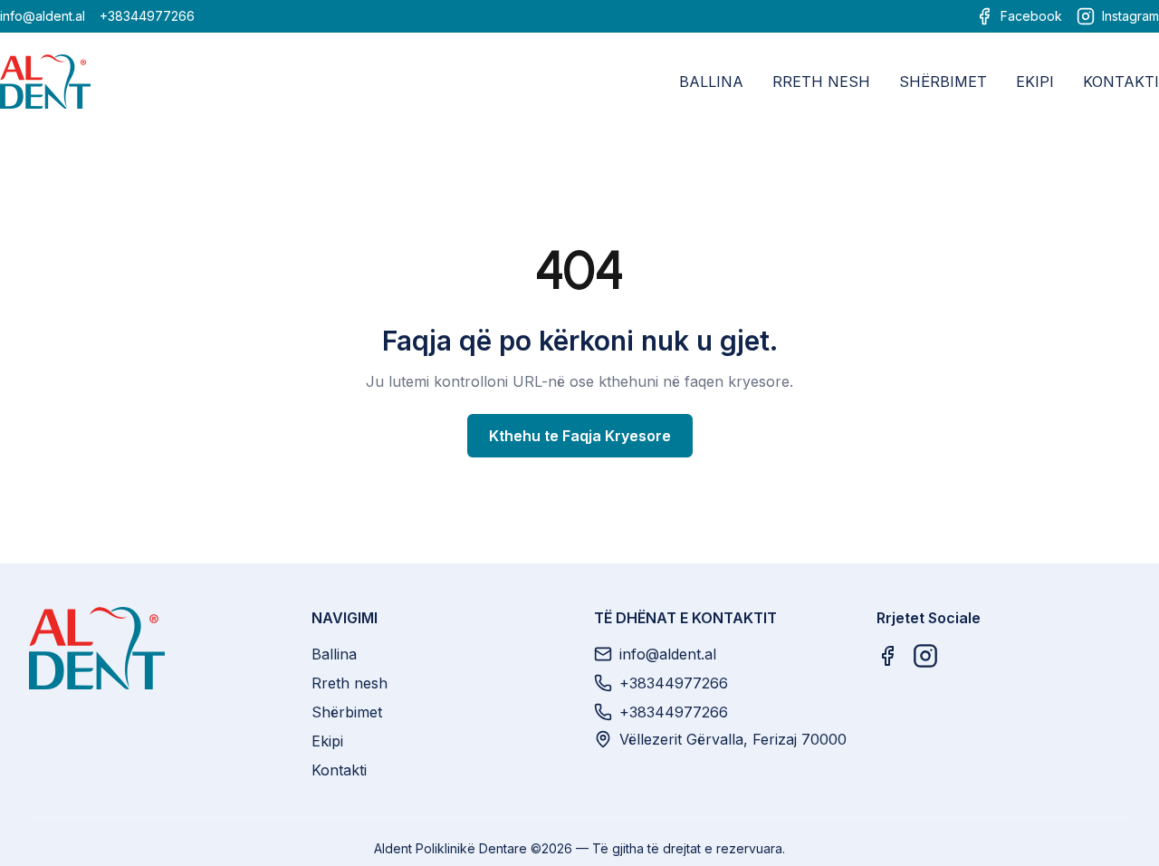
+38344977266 (147, 16)
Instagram (1130, 16)
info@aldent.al (42, 16)
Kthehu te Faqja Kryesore (580, 436)
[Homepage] (156, 647)
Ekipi (1035, 81)
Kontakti (1121, 81)
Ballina (711, 81)
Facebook (1031, 16)
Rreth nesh (821, 81)
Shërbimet (943, 81)
